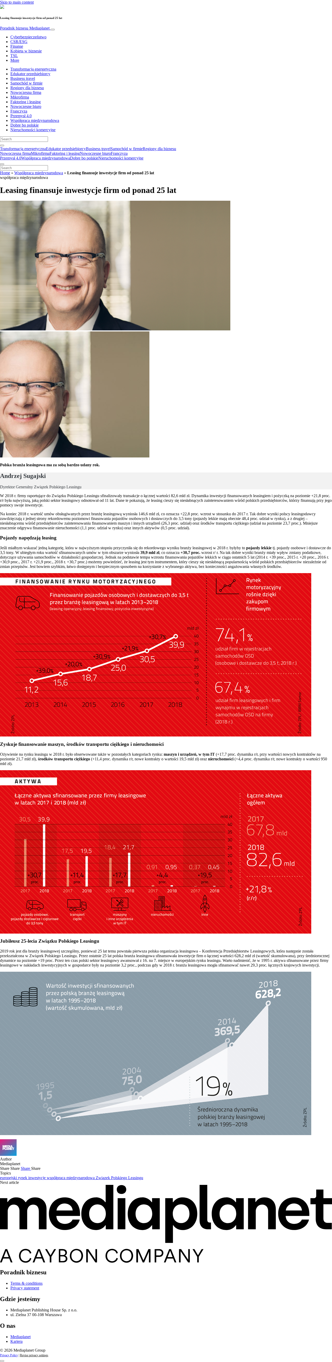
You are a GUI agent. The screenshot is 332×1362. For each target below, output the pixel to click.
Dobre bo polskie (24, 125)
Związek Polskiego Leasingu (119, 1178)
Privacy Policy (9, 1355)
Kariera (16, 1341)
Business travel (22, 78)
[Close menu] (2, 164)
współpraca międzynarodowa (71, 1178)
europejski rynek (14, 1178)
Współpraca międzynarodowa (34, 120)
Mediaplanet (20, 1337)
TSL (14, 55)
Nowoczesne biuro (25, 106)
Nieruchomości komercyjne (33, 130)
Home (5, 173)
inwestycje (37, 1178)
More (14, 60)
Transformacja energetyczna (33, 69)
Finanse (16, 46)
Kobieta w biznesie (26, 51)
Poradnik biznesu (25, 28)
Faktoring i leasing (25, 102)
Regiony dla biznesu (27, 88)
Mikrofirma (19, 97)
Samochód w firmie (26, 83)
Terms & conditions (26, 1283)
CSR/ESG (18, 41)
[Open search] (2, 145)
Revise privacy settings (34, 1355)
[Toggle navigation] (53, 29)
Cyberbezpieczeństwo (28, 37)
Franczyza (18, 111)
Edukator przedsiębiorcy (30, 74)
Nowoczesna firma (25, 92)
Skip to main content (17, 2)
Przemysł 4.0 (21, 116)
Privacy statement (24, 1288)
